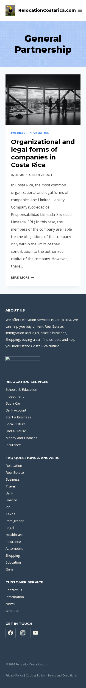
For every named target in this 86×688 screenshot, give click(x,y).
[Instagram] (23, 633)
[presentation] (43, 99)
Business (18, 132)
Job (8, 507)
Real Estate (15, 472)
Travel (11, 486)
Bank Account (16, 410)
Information (38, 132)
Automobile (14, 548)
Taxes (10, 514)
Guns (10, 569)
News (10, 603)
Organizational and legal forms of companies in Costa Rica (43, 153)
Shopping (13, 555)
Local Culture (16, 424)
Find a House (16, 431)
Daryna (20, 175)
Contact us (14, 590)
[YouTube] (36, 633)
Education (13, 562)
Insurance (13, 444)
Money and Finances (21, 437)
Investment (15, 396)
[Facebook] (11, 633)
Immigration (15, 520)
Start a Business (18, 417)
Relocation (14, 465)
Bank (9, 493)
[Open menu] (80, 10)
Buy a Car (13, 403)
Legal (10, 527)
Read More (22, 277)
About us (12, 610)
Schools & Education (21, 389)
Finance (11, 500)
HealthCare (14, 534)
